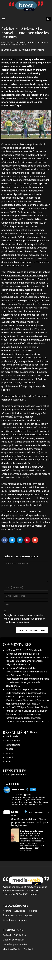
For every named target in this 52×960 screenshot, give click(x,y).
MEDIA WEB (15, 814)
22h (48, 812)
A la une (7, 910)
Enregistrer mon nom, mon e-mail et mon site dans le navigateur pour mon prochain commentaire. (24, 619)
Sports (28, 915)
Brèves (23, 920)
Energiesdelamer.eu (16, 774)
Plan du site (19, 935)
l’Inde (4, 247)
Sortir (19, 915)
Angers (9, 749)
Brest (8, 761)
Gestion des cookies (14, 939)
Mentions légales (12, 949)
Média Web (12, 736)
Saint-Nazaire (13, 744)
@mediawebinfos (35, 812)
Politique (32, 910)
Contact (28, 949)
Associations (9, 920)
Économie (14, 42)
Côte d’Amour (13, 740)
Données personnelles (15, 944)
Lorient (9, 757)
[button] (3, 19)
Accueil (4, 42)
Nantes (9, 753)
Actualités (19, 910)
